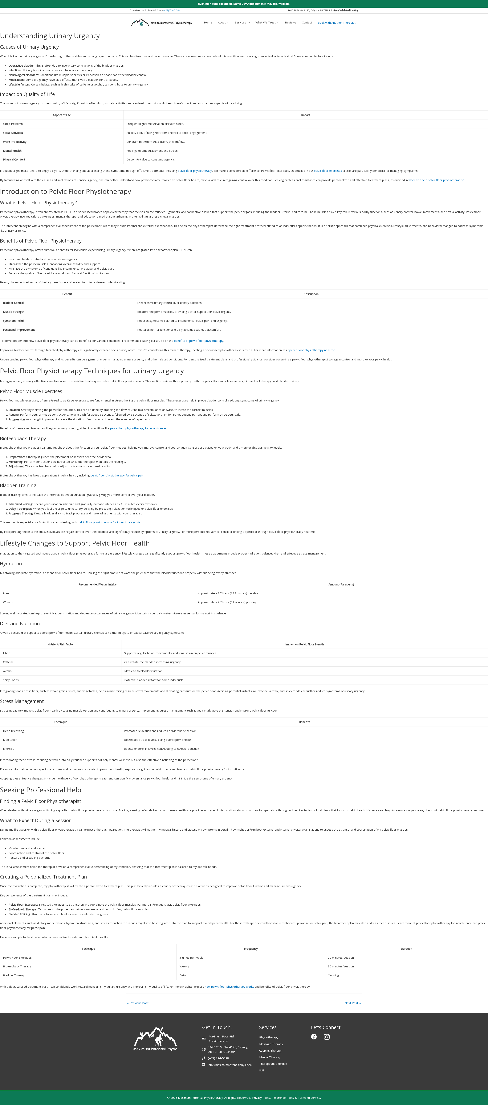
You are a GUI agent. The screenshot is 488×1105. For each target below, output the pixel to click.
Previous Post (137, 1003)
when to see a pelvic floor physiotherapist (436, 180)
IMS (261, 1070)
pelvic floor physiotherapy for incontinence (138, 428)
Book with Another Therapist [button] (337, 22)
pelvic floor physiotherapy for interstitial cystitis (109, 522)
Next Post (353, 1003)
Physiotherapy (268, 1037)
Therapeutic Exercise (273, 1064)
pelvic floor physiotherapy (195, 170)
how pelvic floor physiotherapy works (229, 986)
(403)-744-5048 (171, 10)
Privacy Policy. (261, 1097)
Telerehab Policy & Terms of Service (296, 1097)
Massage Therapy (271, 1044)
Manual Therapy (269, 1057)
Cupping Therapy (270, 1050)
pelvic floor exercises (328, 170)
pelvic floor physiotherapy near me (312, 350)
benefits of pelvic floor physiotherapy (198, 341)
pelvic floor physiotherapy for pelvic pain (117, 475)
